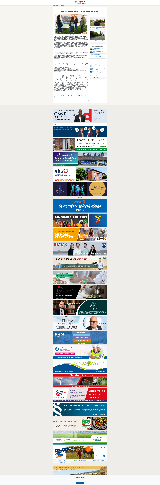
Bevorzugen (86, 100)
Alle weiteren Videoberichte (97, 42)
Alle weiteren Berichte (97, 56)
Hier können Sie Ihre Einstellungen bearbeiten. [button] (80, 479)
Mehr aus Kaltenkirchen (98, 77)
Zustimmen (82, 483)
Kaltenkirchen (62, 5)
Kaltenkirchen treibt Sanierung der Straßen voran (98, 40)
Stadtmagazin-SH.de (56, 5)
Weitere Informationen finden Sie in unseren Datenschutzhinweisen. (80, 480)
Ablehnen (77, 483)
